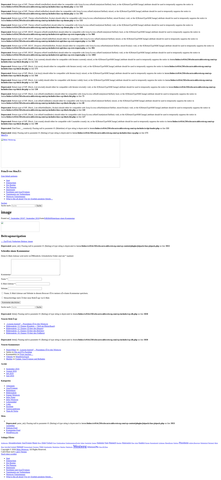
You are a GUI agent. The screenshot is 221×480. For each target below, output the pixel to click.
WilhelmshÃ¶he (93, 447)
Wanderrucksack (22, 357)
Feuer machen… (26, 354)
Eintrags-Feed (11, 428)
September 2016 (12, 369)
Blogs (39, 443)
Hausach (112, 443)
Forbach (49, 443)
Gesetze (94, 443)
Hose (132, 443)
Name (4, 279)
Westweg (80, 446)
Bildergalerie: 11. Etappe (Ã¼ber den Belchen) (25, 331)
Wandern (62, 447)
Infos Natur (10, 397)
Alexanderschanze (14, 443)
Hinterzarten (126, 443)
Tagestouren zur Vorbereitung (18, 194)
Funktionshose (61, 443)
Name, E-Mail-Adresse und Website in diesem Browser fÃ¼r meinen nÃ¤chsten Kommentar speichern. (46, 293)
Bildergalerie (11, 393)
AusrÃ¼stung (12, 388)
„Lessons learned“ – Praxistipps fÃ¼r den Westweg (27, 324)
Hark (106, 443)
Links (8, 404)
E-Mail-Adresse (8, 284)
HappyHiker (11, 350)
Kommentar (6, 274)
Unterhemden (48, 447)
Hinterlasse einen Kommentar (63, 218)
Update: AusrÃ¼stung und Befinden (30, 359)
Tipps (41, 447)
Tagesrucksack (28, 447)
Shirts (216, 443)
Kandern (142, 443)
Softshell (13, 447)
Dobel (44, 443)
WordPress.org (12, 432)
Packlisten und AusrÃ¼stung (18, 192)
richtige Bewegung (194, 443)
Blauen (34, 443)
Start (8, 180)
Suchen (4, 203)
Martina (9, 359)
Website (4, 288)
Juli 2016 (10, 373)
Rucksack (211, 443)
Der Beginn (11, 185)
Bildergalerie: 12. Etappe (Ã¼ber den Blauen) (24, 328)
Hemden (119, 443)
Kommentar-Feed (13, 430)
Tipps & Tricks (12, 411)
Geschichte (88, 443)
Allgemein (10, 386)
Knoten (147, 443)
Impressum (10, 190)
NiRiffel (47, 218)
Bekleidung (10, 390)
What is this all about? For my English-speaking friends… (29, 199)
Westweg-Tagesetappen (15, 196)
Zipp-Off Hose (103, 447)
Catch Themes (21, 452)
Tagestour (36, 447)
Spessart (20, 447)
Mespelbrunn (169, 443)
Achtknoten (4, 443)
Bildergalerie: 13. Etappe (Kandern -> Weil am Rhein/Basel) (30, 326)
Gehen (82, 443)
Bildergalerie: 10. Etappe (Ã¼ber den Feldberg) (25, 333)
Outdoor (175, 443)
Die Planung (11, 187)
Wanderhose (56, 447)
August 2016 (11, 371)
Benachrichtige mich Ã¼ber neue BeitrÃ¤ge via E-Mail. (27, 298)
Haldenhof (100, 443)
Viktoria (9, 357)
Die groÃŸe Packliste (23, 352)
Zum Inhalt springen (9, 176)
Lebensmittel (11, 402)
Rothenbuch (204, 443)
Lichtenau (162, 443)
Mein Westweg (22, 449)
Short (2, 447)
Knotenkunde (154, 443)
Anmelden (10, 426)
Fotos (54, 443)
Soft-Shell (8, 447)
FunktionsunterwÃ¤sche (73, 443)
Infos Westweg (12, 400)
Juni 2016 (10, 376)
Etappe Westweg (13, 395)
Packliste (9, 406)
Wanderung (69, 447)
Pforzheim (184, 442)
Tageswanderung (13, 409)
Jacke (136, 443)
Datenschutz (11, 183)
